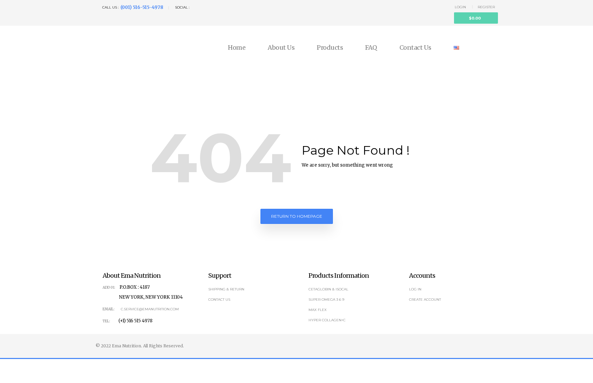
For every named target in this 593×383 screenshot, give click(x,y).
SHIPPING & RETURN (226, 289)
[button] (476, 18)
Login (460, 7)
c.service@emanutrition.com (150, 309)
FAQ (371, 48)
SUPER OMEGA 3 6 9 (326, 299)
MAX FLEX (318, 310)
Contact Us (415, 48)
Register (486, 7)
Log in (415, 289)
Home (236, 48)
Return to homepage (296, 216)
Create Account (425, 299)
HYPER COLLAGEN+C (327, 320)
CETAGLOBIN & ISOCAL (328, 289)
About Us (281, 48)
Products (330, 48)
